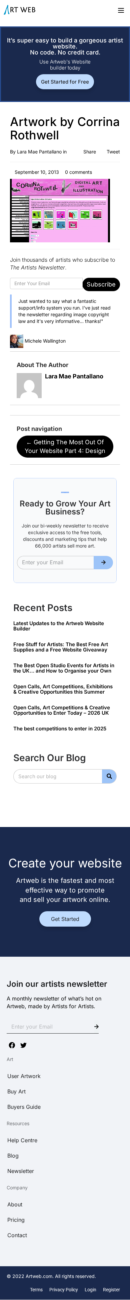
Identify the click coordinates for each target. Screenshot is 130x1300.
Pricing (16, 1219)
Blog (13, 1155)
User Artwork (24, 1076)
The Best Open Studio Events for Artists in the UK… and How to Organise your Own (63, 668)
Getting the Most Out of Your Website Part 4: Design (65, 446)
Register (111, 1289)
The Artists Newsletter (37, 267)
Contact (17, 1235)
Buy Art (16, 1091)
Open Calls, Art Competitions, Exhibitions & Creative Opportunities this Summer (63, 689)
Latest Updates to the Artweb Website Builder (58, 626)
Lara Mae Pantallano (39, 151)
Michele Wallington (45, 341)
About (14, 1204)
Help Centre (22, 1140)
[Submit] (103, 562)
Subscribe (101, 284)
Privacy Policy (63, 1289)
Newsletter (20, 1171)
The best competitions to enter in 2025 (59, 728)
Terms (36, 1289)
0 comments (78, 172)
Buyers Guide (24, 1106)
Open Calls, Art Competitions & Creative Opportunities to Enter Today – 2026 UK (61, 710)
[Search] (109, 776)
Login (90, 1289)
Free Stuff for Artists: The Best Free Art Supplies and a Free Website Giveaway (60, 647)
